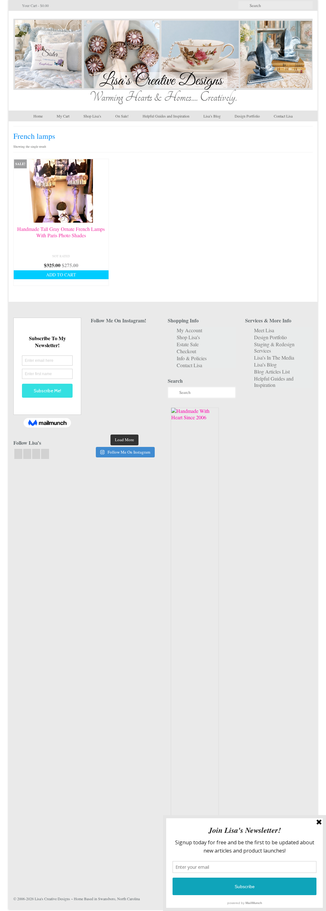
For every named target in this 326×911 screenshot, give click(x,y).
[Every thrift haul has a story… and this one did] (124, 380)
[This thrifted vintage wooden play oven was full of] (148, 409)
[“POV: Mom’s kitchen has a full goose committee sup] (101, 423)
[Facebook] (18, 454)
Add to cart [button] (61, 275)
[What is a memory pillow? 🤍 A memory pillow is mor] (101, 394)
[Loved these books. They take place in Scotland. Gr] (124, 350)
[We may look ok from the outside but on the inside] (101, 350)
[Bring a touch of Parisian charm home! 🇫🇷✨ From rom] (101, 409)
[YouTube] (36, 454)
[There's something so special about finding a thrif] (124, 394)
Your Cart (35, 5)
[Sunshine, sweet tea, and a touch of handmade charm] (148, 365)
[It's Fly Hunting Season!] (148, 380)
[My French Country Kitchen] (101, 365)
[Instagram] (27, 454)
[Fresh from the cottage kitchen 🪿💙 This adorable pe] (124, 423)
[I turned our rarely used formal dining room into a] (101, 380)
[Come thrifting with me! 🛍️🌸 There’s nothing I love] (148, 336)
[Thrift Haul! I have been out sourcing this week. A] (124, 409)
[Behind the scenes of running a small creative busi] (101, 336)
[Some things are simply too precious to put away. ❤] (148, 394)
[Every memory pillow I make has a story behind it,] (124, 365)
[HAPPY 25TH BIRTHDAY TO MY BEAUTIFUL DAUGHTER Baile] (124, 336)
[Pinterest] (45, 454)
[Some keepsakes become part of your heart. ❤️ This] (148, 350)
